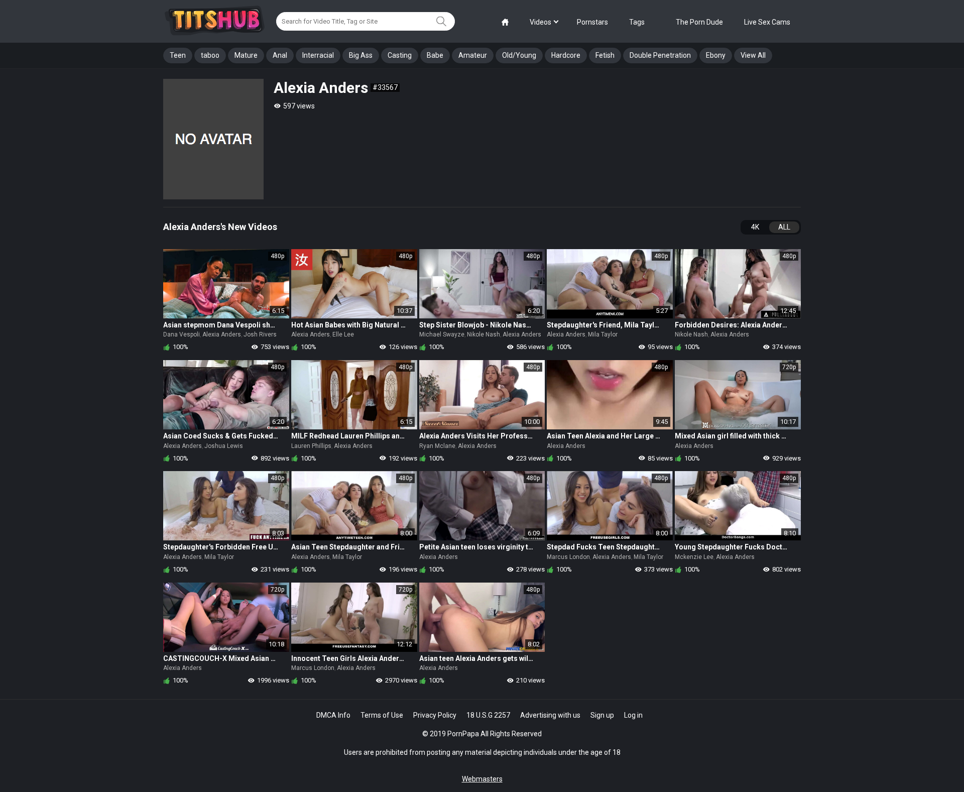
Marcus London (568, 556)
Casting (400, 55)
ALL (784, 227)
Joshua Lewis (223, 445)
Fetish (605, 55)
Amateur (472, 55)
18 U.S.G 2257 (488, 715)
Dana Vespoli (181, 334)
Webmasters (482, 779)
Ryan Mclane (437, 445)
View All (753, 55)
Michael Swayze (441, 334)
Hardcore (565, 55)
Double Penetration (660, 55)
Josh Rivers (260, 334)
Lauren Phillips (311, 445)
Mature (246, 55)
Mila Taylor (603, 334)
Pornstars (592, 22)
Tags (637, 22)
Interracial (318, 55)
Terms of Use (381, 715)
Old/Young (519, 55)
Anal (280, 55)
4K (755, 227)
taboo (210, 55)
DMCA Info (333, 715)
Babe (435, 55)
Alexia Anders (221, 334)
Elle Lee (343, 334)
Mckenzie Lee (694, 556)
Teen (178, 55)
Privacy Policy (434, 715)
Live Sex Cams (767, 22)
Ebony (716, 55)
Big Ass (361, 55)
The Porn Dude (699, 22)
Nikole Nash (483, 334)
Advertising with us (550, 715)
